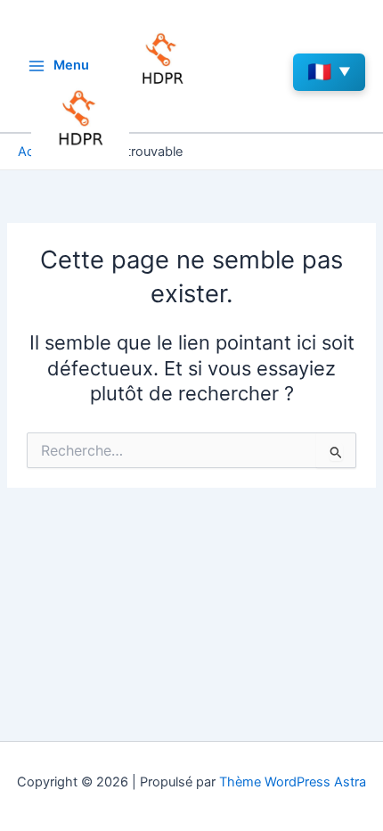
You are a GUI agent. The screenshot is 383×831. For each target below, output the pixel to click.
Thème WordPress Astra (292, 782)
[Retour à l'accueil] (80, 118)
